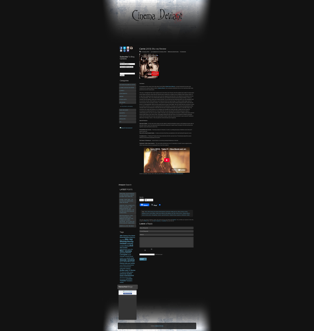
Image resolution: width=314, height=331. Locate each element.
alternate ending (170, 211)
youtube (129, 279)
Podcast (122, 263)
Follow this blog (127, 293)
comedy (129, 244)
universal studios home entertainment (127, 274)
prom (150, 215)
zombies (122, 282)
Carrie (147, 213)
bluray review (184, 211)
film (132, 249)
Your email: (122, 62)
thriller (188, 215)
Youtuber (123, 280)
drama (127, 246)
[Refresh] (151, 249)
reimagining (154, 215)
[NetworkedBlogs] (127, 291)
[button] (149, 66)
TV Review (132, 270)
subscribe (122, 268)
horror (180, 213)
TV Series (122, 272)
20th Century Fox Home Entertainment (174, 173)
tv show (127, 272)
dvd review (123, 247)
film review (176, 213)
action (131, 237)
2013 (146, 211)
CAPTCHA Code (158, 254)
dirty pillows (168, 213)
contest (122, 246)
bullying (143, 213)
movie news (130, 258)
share (124, 265)
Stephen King (173, 215)
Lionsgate (123, 254)
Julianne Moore (161, 88)
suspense (178, 215)
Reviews (174, 219)
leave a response (157, 220)
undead (131, 272)
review (133, 263)
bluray (179, 211)
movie (125, 258)
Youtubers (129, 280)
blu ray (175, 211)
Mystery (121, 261)
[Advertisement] (157, 31)
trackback (164, 220)
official (125, 261)
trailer (126, 270)
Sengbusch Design (159, 326)
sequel (121, 265)
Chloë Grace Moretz (170, 86)
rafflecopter (127, 263)
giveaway (123, 252)
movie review (145, 215)
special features (165, 215)
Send (141, 259)
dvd (172, 213)
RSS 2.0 (145, 220)
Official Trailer (131, 261)
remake (159, 215)
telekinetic (183, 215)
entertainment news (125, 249)
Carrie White (152, 213)
